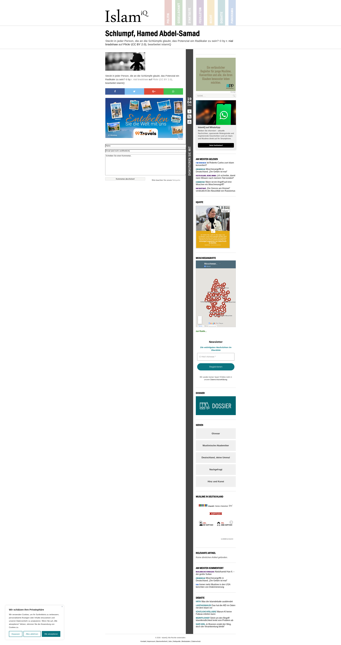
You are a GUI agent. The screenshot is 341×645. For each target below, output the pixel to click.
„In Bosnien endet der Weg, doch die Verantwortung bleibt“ (213, 625)
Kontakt (143, 641)
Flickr (126, 44)
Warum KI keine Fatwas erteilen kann (214, 612)
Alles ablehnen (32, 634)
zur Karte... (201, 331)
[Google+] (154, 91)
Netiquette (176, 180)
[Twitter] (134, 91)
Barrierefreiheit (161, 641)
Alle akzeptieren (51, 634)
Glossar (216, 433)
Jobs (170, 641)
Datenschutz (196, 641)
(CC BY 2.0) (138, 44)
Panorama (232, 12)
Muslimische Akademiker (216, 445)
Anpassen (15, 634)
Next (230, 521)
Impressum (151, 641)
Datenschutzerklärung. (219, 380)
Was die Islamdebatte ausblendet (214, 601)
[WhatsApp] (173, 91)
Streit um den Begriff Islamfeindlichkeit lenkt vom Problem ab (214, 619)
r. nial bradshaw (139, 79)
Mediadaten (186, 641)
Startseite (189, 12)
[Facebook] (115, 91)
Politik (168, 12)
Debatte (221, 12)
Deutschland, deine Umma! (216, 457)
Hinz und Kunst (216, 481)
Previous (199, 521)
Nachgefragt (215, 469)
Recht (210, 12)
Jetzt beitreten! (216, 145)
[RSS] (189, 116)
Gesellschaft (178, 12)
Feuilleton (200, 12)
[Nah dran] (62, 606)
